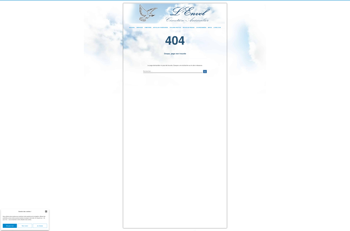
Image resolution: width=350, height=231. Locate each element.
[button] (46, 211)
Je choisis (40, 226)
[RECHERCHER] (173, 71)
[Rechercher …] (205, 71)
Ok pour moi (9, 226)
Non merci (25, 226)
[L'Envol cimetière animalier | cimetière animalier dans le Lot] (175, 13)
